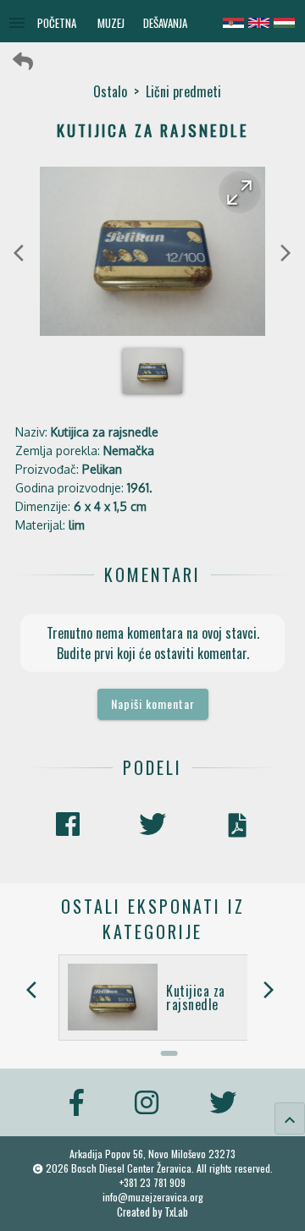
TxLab (176, 1212)
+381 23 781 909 (152, 1182)
